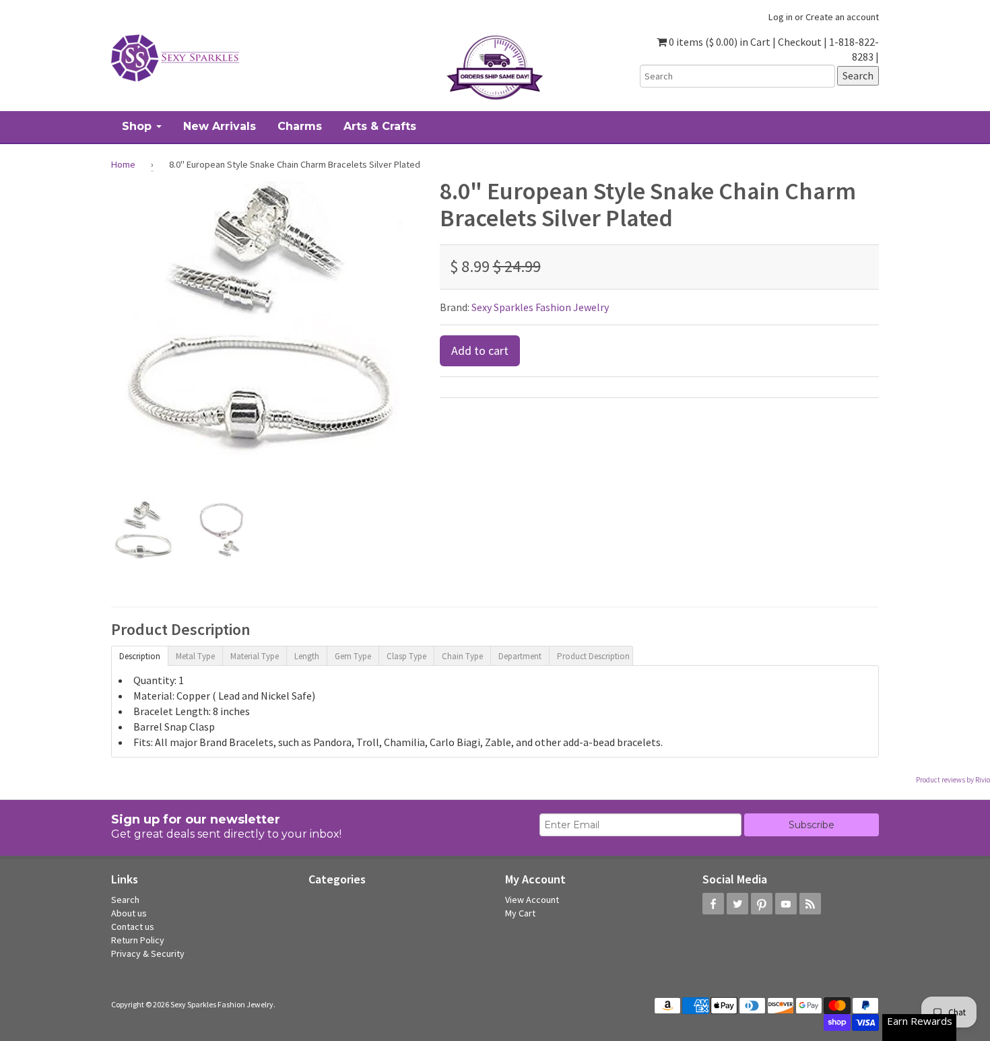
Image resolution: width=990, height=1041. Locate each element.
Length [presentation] (306, 656)
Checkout (800, 41)
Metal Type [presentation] (195, 656)
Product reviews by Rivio (953, 779)
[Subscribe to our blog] (810, 903)
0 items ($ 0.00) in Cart (718, 41)
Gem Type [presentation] (353, 656)
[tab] (139, 655)
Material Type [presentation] (254, 656)
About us (129, 913)
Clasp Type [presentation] (406, 656)
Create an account (842, 17)
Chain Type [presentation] (462, 656)
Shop (138, 126)
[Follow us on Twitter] (737, 903)
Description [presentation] (139, 656)
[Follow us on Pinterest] (761, 903)
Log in (780, 17)
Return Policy (137, 940)
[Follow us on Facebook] (713, 903)
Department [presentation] (519, 656)
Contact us (132, 926)
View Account (532, 900)
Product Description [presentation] (593, 656)
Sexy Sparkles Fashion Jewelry (540, 307)
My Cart (520, 913)
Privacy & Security (148, 953)
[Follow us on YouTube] (786, 903)
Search (125, 900)
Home (123, 164)
